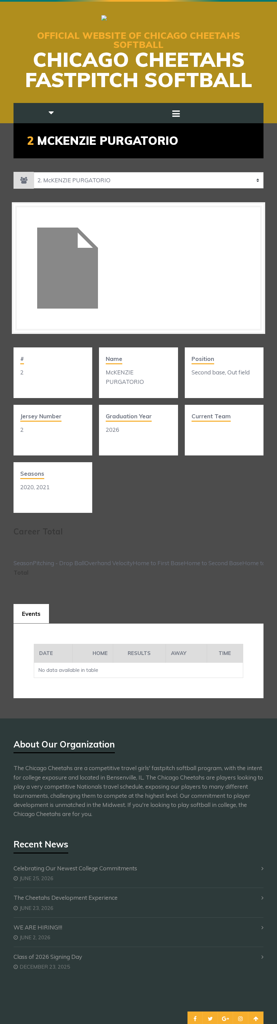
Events (31, 613)
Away (178, 653)
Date (46, 653)
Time (225, 653)
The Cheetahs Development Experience (66, 897)
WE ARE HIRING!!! (38, 927)
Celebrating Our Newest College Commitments (75, 868)
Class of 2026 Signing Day (48, 956)
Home (100, 653)
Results (139, 653)
